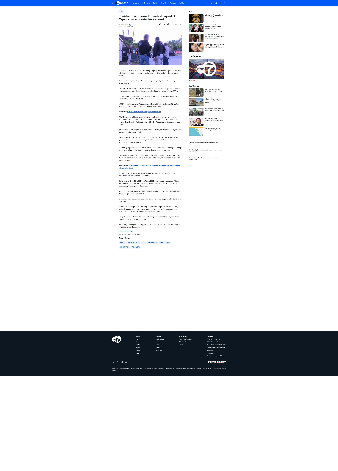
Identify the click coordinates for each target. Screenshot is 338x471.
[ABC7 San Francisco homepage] (123, 3)
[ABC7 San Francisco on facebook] (113, 362)
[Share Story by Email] (176, 24)
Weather (138, 342)
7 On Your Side (183, 342)
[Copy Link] (180, 24)
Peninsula (173, 3)
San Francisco (146, 3)
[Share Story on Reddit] (168, 24)
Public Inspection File (181, 368)
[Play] (206, 69)
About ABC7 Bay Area (213, 339)
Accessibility (210, 350)
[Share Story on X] (164, 24)
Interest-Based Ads (169, 368)
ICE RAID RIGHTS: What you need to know (144, 112)
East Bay (155, 3)
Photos (138, 350)
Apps (137, 353)
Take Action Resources (185, 339)
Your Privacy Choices (124, 368)
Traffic (138, 344)
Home (138, 339)
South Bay (164, 3)
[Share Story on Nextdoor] (172, 24)
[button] (112, 3)
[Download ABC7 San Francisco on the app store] (212, 362)
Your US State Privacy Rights (150, 368)
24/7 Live (136, 3)
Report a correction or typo (126, 231)
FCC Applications (191, 368)
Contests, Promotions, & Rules (216, 356)
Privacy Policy (115, 368)
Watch (138, 347)
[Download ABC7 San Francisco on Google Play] (221, 362)
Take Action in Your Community (216, 347)
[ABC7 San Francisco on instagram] (122, 362)
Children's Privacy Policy (136, 368)
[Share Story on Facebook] (160, 24)
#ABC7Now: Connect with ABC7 (216, 344)
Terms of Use (161, 368)
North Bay (182, 3)
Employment (210, 353)
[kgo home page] (116, 339)
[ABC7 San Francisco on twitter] (117, 362)
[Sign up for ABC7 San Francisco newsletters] (126, 362)
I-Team (181, 344)
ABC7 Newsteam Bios (213, 342)
